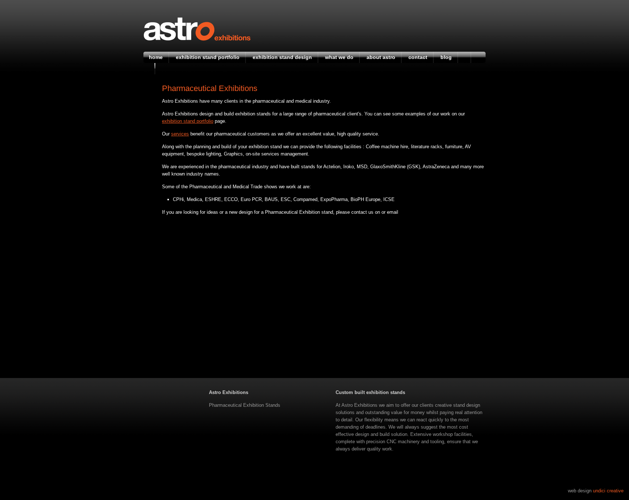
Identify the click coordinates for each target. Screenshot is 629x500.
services (180, 134)
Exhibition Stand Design (282, 57)
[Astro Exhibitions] (197, 39)
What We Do (339, 57)
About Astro (381, 57)
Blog (446, 57)
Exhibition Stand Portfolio (208, 57)
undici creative (608, 490)
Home (156, 57)
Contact (417, 57)
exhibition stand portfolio (187, 121)
